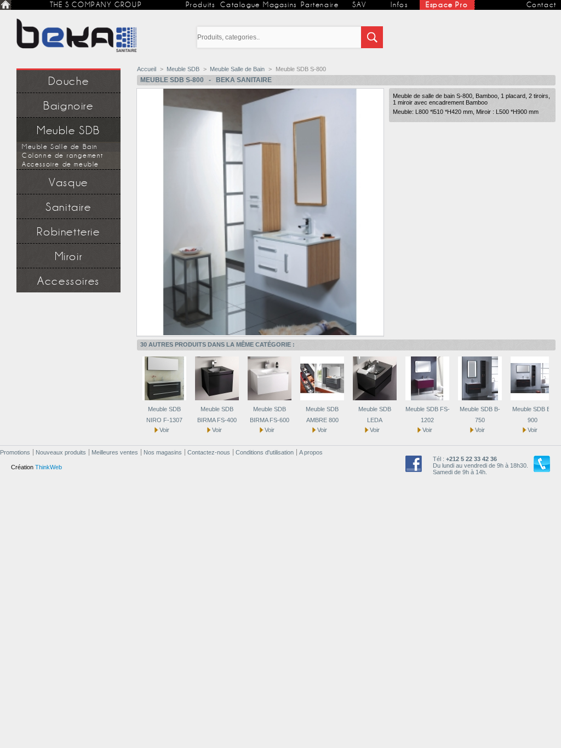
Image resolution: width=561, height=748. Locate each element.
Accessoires (68, 281)
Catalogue (240, 5)
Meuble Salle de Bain (237, 69)
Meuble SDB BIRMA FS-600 (269, 414)
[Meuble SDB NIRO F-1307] (164, 398)
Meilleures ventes (114, 452)
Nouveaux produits (61, 452)
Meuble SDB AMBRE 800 (322, 414)
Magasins (280, 5)
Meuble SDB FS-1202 (427, 414)
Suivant (551, 378)
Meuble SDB (68, 130)
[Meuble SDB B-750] (480, 398)
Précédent (133, 378)
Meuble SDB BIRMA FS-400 (217, 414)
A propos (311, 452)
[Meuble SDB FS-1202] (427, 398)
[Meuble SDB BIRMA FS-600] (269, 398)
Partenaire (320, 5)
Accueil (146, 69)
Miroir (69, 256)
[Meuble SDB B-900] (532, 398)
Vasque (68, 182)
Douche (68, 81)
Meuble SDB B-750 (480, 414)
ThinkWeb (48, 467)
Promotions (15, 452)
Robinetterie (68, 232)
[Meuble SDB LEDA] (375, 398)
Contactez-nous (208, 452)
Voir (164, 430)
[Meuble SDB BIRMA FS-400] (217, 398)
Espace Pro (447, 5)
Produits (200, 5)
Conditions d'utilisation (265, 452)
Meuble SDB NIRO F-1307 (164, 414)
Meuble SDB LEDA (374, 414)
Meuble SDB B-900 (532, 414)
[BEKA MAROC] (76, 35)
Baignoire (68, 106)
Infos (399, 5)
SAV (359, 5)
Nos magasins (163, 452)
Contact (541, 5)
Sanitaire (68, 207)
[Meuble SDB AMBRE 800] (322, 398)
